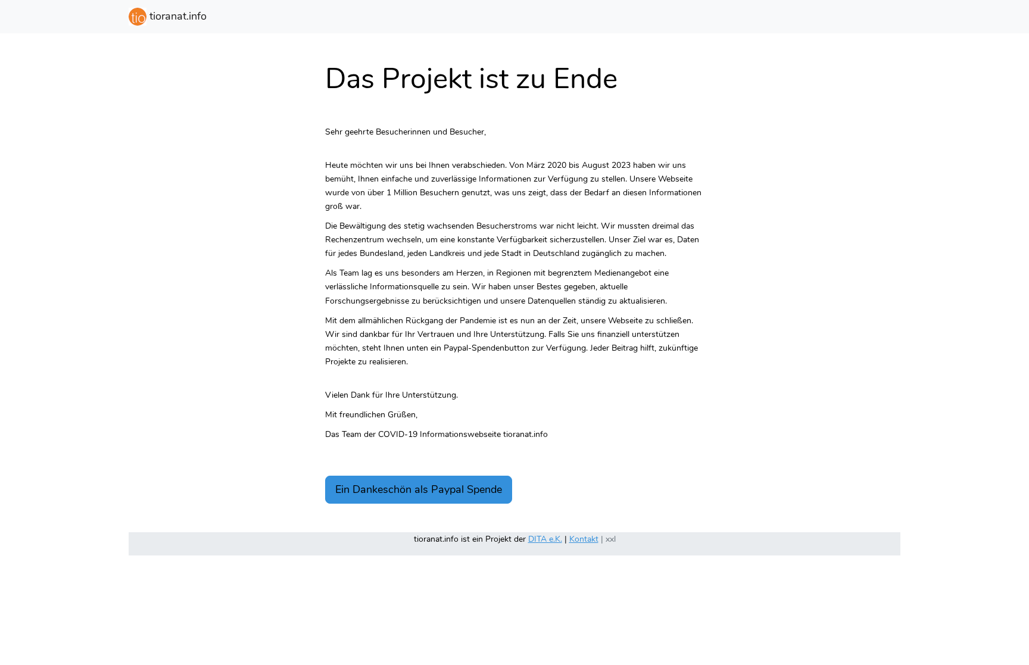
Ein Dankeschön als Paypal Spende (418, 489)
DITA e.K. (545, 539)
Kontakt (583, 539)
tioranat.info (176, 16)
